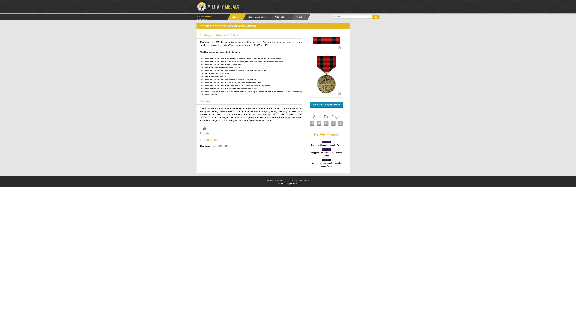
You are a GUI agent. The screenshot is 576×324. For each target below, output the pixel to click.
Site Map (270, 181)
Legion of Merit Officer (221, 146)
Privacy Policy (291, 181)
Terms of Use (304, 181)
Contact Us (279, 181)
